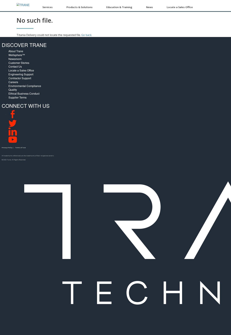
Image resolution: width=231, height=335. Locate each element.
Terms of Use (20, 148)
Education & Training (119, 7)
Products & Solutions (79, 7)
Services (47, 7)
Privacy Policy (7, 148)
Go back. (86, 35)
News (149, 7)
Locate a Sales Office (180, 7)
